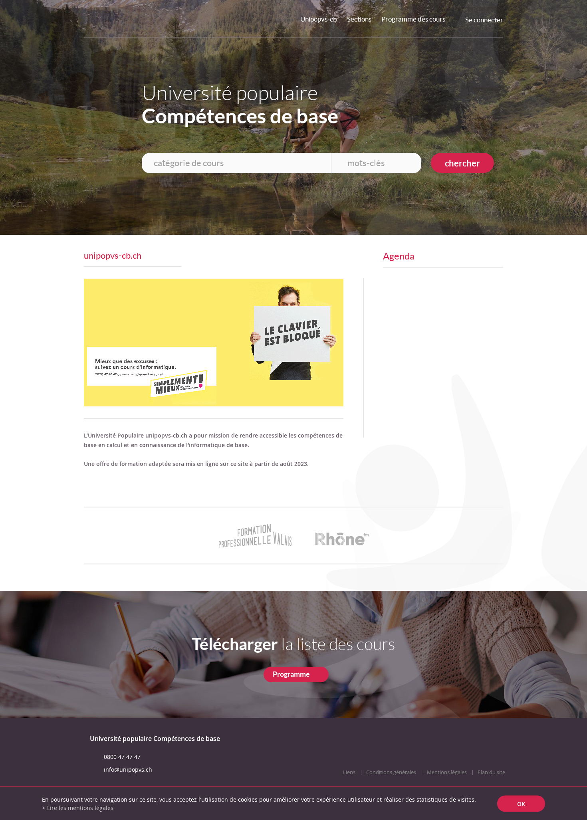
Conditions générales (391, 772)
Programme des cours (413, 19)
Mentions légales (447, 772)
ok (521, 804)
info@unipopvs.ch (128, 769)
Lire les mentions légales (80, 808)
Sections (359, 19)
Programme (291, 674)
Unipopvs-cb (318, 19)
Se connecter (484, 20)
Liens (349, 772)
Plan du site (491, 772)
